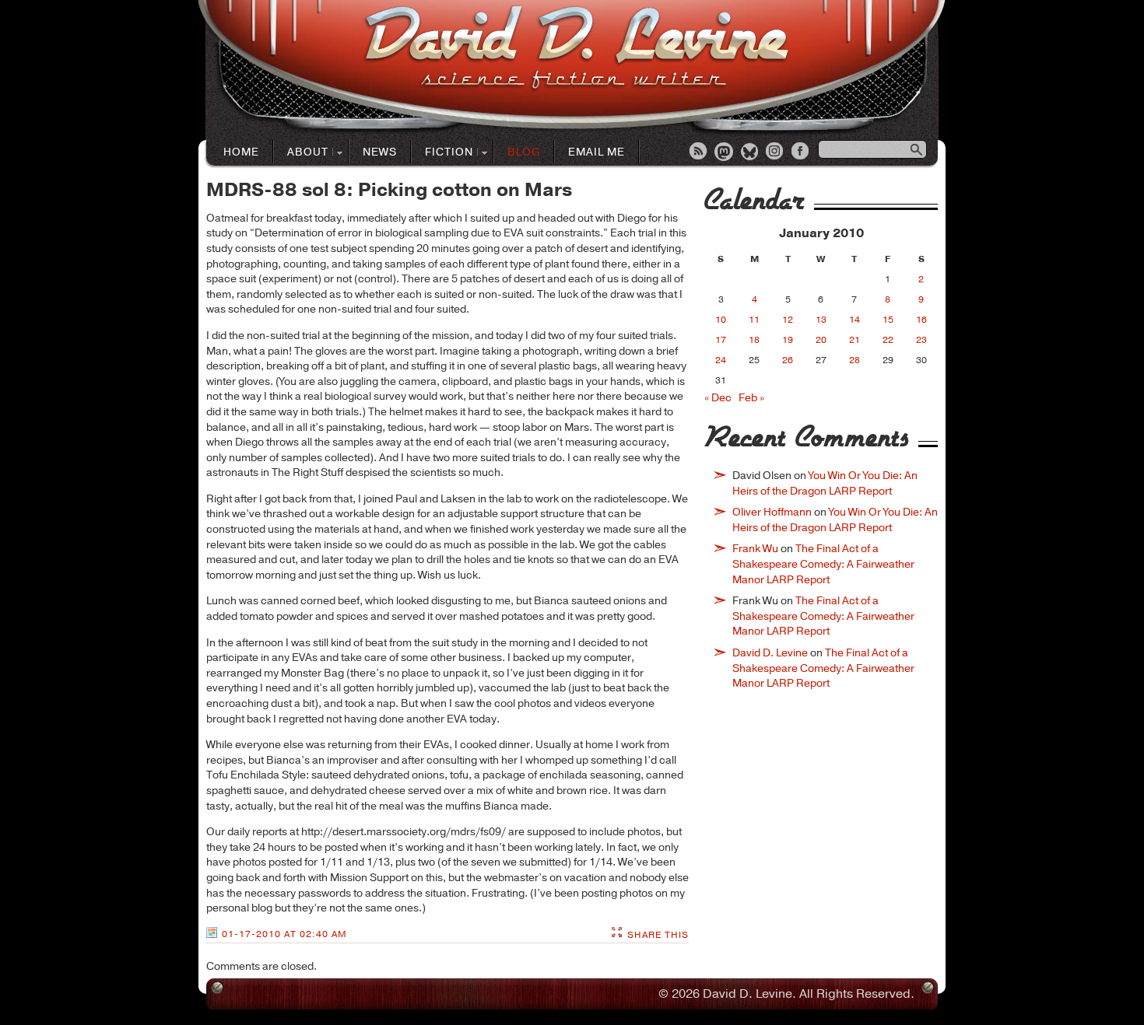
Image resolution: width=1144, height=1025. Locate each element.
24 (720, 360)
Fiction (442, 153)
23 (921, 340)
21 (854, 340)
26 (787, 360)
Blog (523, 152)
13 (821, 319)
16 (921, 319)
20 (821, 340)
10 (720, 319)
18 (754, 340)
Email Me (596, 152)
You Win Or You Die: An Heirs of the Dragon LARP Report (825, 483)
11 (754, 319)
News (380, 152)
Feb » (751, 397)
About (301, 153)
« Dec (718, 397)
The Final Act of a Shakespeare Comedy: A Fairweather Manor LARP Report (823, 563)
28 (854, 360)
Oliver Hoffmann (772, 512)
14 (854, 319)
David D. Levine (770, 652)
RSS (699, 152)
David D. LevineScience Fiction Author (576, 48)
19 (787, 340)
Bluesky (750, 152)
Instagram (776, 152)
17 (720, 340)
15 (888, 319)
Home (241, 152)
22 (888, 340)
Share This (658, 934)
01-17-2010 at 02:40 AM (284, 934)
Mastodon (724, 152)
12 (787, 319)
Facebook (801, 152)
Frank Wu (755, 548)
